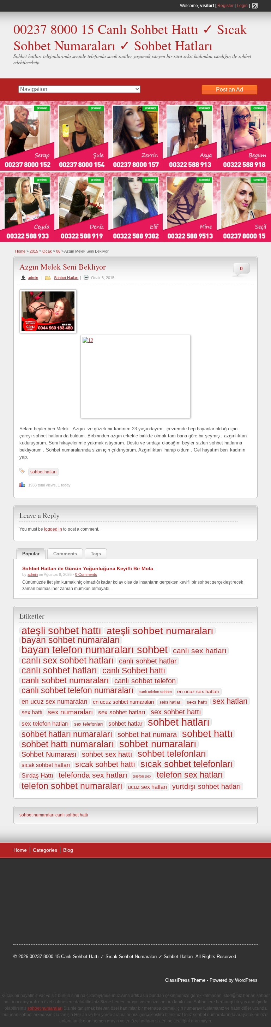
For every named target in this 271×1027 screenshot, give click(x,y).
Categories (45, 850)
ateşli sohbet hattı (61, 631)
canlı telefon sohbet (155, 692)
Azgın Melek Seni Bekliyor (62, 266)
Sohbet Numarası (49, 754)
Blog (68, 850)
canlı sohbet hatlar (148, 661)
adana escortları (68, 872)
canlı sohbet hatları (59, 670)
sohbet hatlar (125, 723)
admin (33, 278)
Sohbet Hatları (66, 278)
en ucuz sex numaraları (55, 701)
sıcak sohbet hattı (105, 764)
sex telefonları (88, 724)
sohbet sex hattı (107, 754)
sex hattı (32, 712)
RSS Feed (255, 5)
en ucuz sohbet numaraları (123, 702)
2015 (34, 251)
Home (20, 251)
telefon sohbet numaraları (72, 786)
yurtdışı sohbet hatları (206, 786)
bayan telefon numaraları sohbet (95, 650)
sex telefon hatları (45, 723)
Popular (31, 553)
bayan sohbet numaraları (71, 640)
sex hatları (230, 701)
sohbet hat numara (147, 734)
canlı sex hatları (200, 651)
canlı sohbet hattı (71, 815)
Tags (96, 553)
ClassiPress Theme (185, 980)
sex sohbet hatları (121, 712)
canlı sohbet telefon (145, 681)
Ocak (47, 251)
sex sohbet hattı (176, 712)
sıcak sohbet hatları (46, 765)
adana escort (33, 872)
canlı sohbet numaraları (65, 680)
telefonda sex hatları (93, 775)
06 (58, 251)
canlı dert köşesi (90, 907)
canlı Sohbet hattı (133, 671)
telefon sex (142, 776)
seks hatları (170, 702)
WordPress (246, 980)
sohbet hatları (43, 472)
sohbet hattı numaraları (68, 744)
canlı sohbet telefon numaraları (77, 690)
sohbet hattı (207, 734)
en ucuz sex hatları (198, 691)
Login (242, 5)
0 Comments (86, 574)
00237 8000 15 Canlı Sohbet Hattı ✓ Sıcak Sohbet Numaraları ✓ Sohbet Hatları (130, 37)
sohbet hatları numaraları (67, 734)
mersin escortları (37, 925)
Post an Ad (229, 90)
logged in (53, 529)
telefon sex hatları (190, 775)
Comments (65, 553)
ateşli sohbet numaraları (160, 631)
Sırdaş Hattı (37, 775)
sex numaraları (70, 712)
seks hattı (197, 702)
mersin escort (73, 925)
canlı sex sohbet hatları (68, 660)
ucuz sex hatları (147, 787)
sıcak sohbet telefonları (186, 764)
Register (225, 5)
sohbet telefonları (172, 753)
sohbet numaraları (158, 744)
